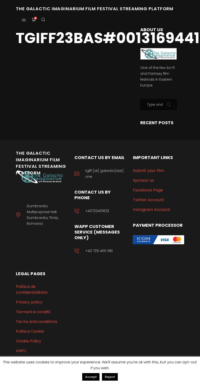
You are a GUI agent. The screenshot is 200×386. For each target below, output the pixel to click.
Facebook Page (148, 190)
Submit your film (148, 170)
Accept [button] (91, 377)
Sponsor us (143, 180)
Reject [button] (110, 377)
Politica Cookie (30, 331)
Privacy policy (29, 302)
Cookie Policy (28, 341)
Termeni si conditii (33, 312)
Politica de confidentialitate (32, 289)
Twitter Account (148, 200)
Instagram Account (151, 209)
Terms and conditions (36, 321)
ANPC (21, 351)
